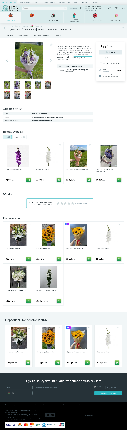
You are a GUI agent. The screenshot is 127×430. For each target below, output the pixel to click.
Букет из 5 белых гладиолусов (77, 169)
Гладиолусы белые (42, 169)
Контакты (95, 2)
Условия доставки (85, 405)
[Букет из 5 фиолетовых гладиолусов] (108, 156)
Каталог (13, 2)
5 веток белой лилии (13, 248)
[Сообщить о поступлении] (28, 180)
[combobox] (9, 393)
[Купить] (59, 180)
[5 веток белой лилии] (18, 235)
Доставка (85, 2)
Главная (4, 2)
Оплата (75, 2)
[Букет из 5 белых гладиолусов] (78, 156)
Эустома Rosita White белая (46, 290)
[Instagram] (47, 415)
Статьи (36, 2)
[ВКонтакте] (52, 415)
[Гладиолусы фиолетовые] (18, 156)
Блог (57, 405)
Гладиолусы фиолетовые (14, 169)
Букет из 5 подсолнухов (74, 248)
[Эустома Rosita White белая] (48, 277)
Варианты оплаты (69, 405)
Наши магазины (64, 2)
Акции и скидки (24, 2)
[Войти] (123, 8)
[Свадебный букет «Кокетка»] (18, 277)
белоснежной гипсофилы (83, 56)
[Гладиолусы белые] (48, 156)
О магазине (48, 2)
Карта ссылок (89, 415)
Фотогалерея (47, 405)
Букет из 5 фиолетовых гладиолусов (104, 170)
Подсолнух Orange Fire (44, 248)
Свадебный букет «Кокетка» (16, 290)
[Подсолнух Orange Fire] (48, 235)
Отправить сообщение (108, 393)
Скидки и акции (10, 405)
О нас (37, 405)
